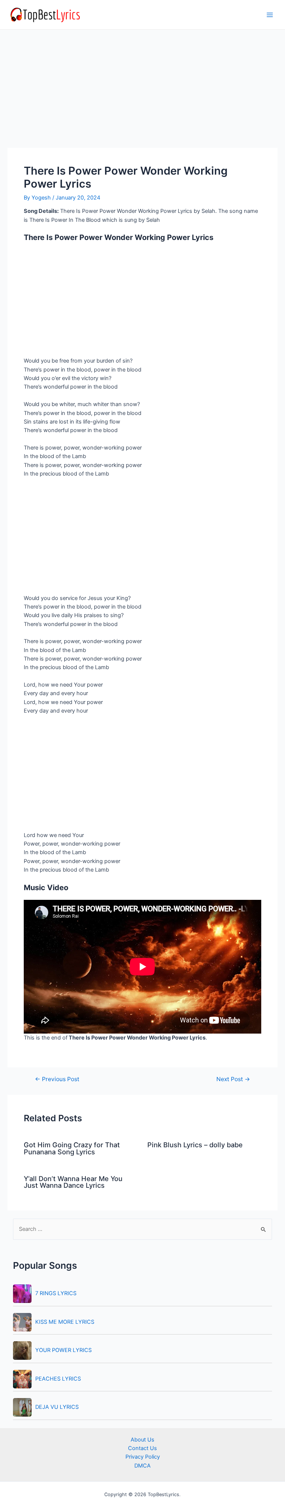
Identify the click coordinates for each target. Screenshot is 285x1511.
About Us (142, 1439)
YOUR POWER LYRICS (63, 1350)
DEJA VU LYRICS (57, 1407)
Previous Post (57, 1079)
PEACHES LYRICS (58, 1378)
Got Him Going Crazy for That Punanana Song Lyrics (72, 1148)
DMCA (142, 1465)
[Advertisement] (142, 93)
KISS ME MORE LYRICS (64, 1322)
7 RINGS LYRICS (55, 1293)
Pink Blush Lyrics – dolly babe (195, 1145)
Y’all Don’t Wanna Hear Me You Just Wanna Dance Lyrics (73, 1181)
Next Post (233, 1079)
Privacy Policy (142, 1456)
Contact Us (142, 1448)
